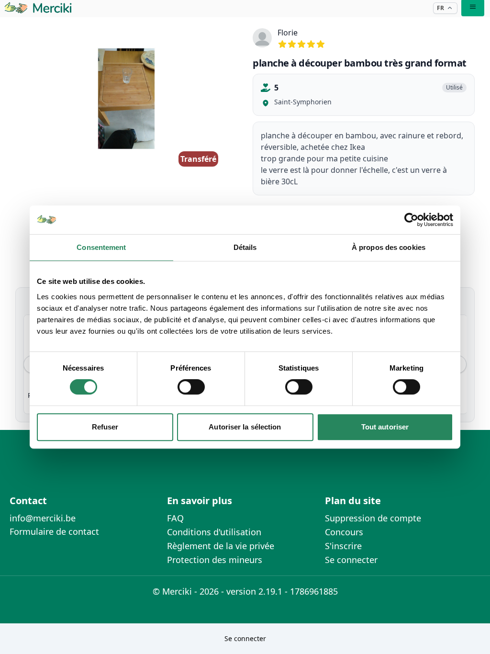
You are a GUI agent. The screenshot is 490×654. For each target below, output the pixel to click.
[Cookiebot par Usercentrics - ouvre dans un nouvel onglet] (411, 220)
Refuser (105, 427)
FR (440, 8)
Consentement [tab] (101, 247)
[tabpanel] (126, 98)
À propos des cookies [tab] (388, 247)
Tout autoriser (385, 427)
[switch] (191, 387)
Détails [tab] (245, 247)
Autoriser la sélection (245, 427)
